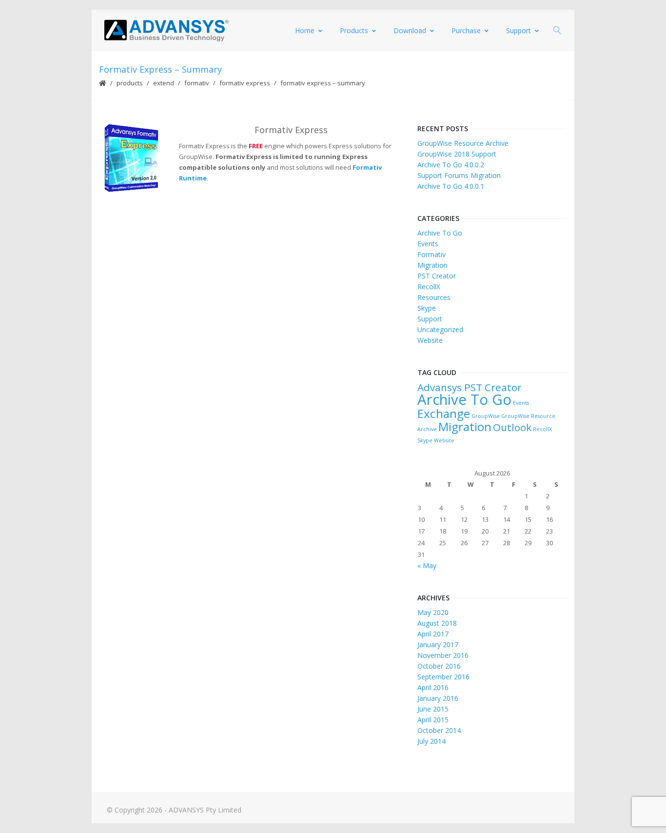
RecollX (428, 286)
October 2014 (439, 730)
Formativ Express (244, 83)
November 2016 (443, 655)
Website (430, 340)
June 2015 (433, 709)
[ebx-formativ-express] (131, 158)
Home (304, 30)
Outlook (512, 427)
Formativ (196, 83)
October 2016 (439, 666)
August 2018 (437, 623)
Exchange (443, 413)
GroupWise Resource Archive (463, 143)
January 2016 (437, 698)
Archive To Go (439, 233)
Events (427, 243)
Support (518, 30)
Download (409, 30)
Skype (426, 308)
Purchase (466, 30)
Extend (163, 83)
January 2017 (437, 644)
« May (426, 565)
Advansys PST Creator (469, 387)
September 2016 (443, 676)
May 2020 (433, 612)
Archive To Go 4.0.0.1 (450, 186)
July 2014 (431, 741)
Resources (434, 297)
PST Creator (436, 275)
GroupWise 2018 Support (456, 154)
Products (354, 30)
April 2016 (433, 687)
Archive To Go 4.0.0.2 (450, 164)
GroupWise (485, 416)
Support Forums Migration (459, 175)
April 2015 (433, 719)
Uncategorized (440, 329)
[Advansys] (166, 30)
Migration (432, 265)
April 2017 (433, 633)
